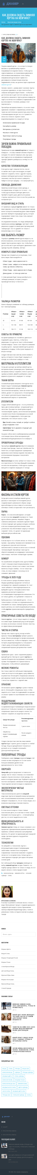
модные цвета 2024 (19, 1091)
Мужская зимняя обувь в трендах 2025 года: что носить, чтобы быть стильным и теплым (22, 1147)
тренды (17, 1068)
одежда (17, 1072)
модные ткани (20, 1080)
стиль (10, 875)
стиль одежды (19, 1076)
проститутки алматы (9, 1131)
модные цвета (7, 1076)
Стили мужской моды (7, 966)
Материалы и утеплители (11, 129)
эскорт (5, 1127)
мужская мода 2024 (8, 1083)
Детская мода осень (7, 971)
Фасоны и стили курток (10, 132)
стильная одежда (18, 1095)
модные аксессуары (9, 1087)
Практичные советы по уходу (12, 136)
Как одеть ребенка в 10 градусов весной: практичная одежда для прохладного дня (21, 1157)
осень (29, 1095)
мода (4, 1068)
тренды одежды (27, 1072)
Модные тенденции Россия (9, 958)
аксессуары (6, 1091)
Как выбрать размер (9, 126)
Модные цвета (6, 949)
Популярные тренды (9, 139)
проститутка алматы (9, 1135)
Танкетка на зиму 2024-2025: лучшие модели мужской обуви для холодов (24, 1028)
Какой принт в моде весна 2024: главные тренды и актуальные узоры (23, 1039)
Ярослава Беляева (9, 34)
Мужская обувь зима (7, 975)
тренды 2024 (6, 1095)
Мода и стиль (5, 953)
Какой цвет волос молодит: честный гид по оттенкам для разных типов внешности (24, 1017)
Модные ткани (5, 962)
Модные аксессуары (7, 979)
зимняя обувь (22, 1083)
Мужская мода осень (14, 22)
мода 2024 (25, 1068)
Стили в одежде (6, 988)
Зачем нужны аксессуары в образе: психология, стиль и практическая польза (23, 1049)
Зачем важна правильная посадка (14, 123)
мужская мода (8, 873)
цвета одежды (23, 1087)
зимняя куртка (6, 85)
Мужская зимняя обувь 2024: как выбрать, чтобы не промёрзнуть (24, 1005)
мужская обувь (7, 1080)
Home (3, 22)
